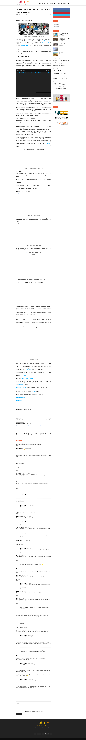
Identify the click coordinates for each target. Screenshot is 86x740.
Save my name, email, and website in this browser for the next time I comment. (30, 711)
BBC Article (34, 391)
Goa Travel (20, 409)
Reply (17, 445)
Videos (55, 3)
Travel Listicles (55, 86)
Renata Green (18, 575)
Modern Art (25, 409)
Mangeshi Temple (46, 42)
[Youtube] (51, 734)
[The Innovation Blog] (61, 118)
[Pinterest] (22, 17)
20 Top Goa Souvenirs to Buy (27, 378)
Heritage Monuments (62, 65)
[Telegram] (29, 17)
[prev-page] (17, 436)
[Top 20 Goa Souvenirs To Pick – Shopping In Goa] (55, 35)
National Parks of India (64, 75)
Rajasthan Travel (56, 78)
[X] (20, 17)
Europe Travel (56, 62)
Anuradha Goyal (19, 14)
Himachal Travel (55, 67)
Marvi (17, 555)
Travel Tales (61, 86)
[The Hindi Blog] (61, 123)
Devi (68, 60)
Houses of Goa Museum (21, 387)
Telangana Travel (61, 81)
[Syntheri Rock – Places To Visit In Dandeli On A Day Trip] (55, 39)
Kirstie (17, 568)
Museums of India (57, 75)
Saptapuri (59, 80)
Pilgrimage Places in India (61, 76)
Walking (64, 88)
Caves (61, 60)
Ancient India (56, 58)
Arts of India (63, 58)
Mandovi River (20, 384)
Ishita (17, 655)
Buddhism (59, 60)
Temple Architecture (57, 83)
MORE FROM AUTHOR (27, 423)
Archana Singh (19, 627)
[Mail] (43, 734)
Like (68, 8)
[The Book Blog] (61, 112)
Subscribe (67, 17)
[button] (68, 3)
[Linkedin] (27, 17)
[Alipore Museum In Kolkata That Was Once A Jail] (33, 429)
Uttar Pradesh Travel (58, 88)
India (40, 3)
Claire (17, 612)
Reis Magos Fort (45, 382)
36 (50, 14)
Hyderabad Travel (56, 68)
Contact (64, 3)
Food (66, 62)
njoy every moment (19, 448)
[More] (31, 17)
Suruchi (17, 640)
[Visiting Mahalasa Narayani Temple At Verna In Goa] (45, 429)
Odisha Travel (55, 76)
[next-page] (18, 436)
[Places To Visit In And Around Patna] (55, 54)
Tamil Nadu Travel (55, 81)
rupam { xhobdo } (19, 516)
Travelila (60, 3)
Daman (37, 59)
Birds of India (55, 60)
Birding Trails (67, 58)
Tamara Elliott (19, 527)
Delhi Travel (65, 60)
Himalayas (60, 67)
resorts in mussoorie (20, 467)
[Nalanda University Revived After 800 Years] (21, 429)
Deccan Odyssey (47, 40)
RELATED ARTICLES (20, 423)
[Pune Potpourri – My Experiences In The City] (55, 49)
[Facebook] (17, 17)
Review (62, 78)
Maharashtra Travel (57, 73)
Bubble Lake (18, 406)
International (45, 3)
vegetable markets (24, 45)
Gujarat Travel (55, 65)
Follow (68, 10)
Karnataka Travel (57, 70)
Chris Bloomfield (19, 540)
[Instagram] (38, 734)
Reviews (51, 3)
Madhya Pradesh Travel (57, 71)
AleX (17, 480)
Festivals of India (62, 62)
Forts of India (55, 63)
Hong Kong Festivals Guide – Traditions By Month (43, 419)
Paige (17, 598)
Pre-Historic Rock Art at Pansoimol (23, 403)
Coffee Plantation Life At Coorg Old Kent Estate (24, 419)
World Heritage (57, 90)
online (24, 375)
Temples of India (59, 84)
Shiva (62, 80)
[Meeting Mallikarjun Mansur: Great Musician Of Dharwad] (55, 44)
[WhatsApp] (24, 17)
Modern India (29, 409)
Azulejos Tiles (28, 369)
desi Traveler (18, 460)
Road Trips (65, 78)
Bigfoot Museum (19, 400)
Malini (17, 454)
